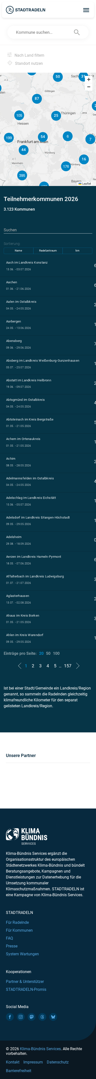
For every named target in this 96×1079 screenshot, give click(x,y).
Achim (11, 458)
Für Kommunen (19, 930)
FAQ (9, 938)
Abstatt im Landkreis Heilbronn (28, 380)
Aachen (11, 282)
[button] (90, 139)
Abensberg (14, 341)
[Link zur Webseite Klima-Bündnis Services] (26, 836)
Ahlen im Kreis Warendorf (24, 635)
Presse (11, 946)
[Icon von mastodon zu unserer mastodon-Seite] (31, 1017)
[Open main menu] (86, 10)
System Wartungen (22, 954)
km (78, 250)
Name (18, 250)
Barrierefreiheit (18, 1070)
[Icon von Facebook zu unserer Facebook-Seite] (10, 1017)
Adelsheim (14, 537)
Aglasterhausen (17, 596)
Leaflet (86, 183)
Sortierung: (12, 244)
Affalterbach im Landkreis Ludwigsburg (35, 576)
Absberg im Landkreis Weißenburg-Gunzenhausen (42, 360)
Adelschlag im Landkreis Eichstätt (31, 498)
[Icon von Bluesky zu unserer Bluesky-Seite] (53, 1017)
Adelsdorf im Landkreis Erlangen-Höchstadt (38, 517)
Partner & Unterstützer (25, 981)
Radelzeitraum (48, 250)
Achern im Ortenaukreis (23, 439)
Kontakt (12, 1062)
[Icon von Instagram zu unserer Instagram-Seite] (21, 1017)
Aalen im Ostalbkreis (21, 301)
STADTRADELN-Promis (26, 989)
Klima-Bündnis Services (40, 1048)
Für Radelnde (17, 922)
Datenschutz (58, 1062)
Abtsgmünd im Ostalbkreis (25, 400)
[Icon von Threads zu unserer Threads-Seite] (42, 1017)
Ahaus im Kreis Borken (22, 615)
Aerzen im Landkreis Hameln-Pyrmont (33, 556)
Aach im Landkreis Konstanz (27, 262)
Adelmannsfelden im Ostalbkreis (30, 478)
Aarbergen (13, 321)
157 (67, 665)
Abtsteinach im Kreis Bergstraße (29, 419)
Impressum (33, 1062)
